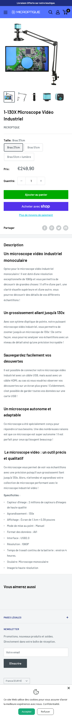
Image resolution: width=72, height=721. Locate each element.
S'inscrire (15, 663)
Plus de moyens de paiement (36, 215)
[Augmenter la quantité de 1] (41, 181)
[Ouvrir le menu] (5, 12)
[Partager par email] (65, 228)
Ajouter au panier (36, 194)
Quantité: (9, 181)
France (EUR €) (14, 680)
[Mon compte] (58, 12)
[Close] (69, 688)
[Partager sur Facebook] (44, 228)
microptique (12, 127)
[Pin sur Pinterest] (51, 228)
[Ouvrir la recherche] (51, 12)
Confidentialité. (51, 704)
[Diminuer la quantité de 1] (21, 181)
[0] (65, 12)
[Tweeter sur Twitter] (58, 228)
